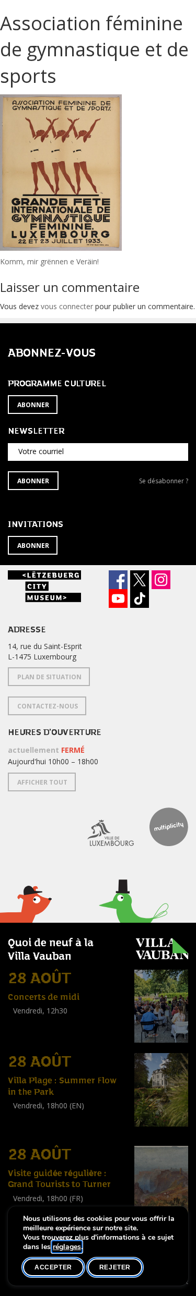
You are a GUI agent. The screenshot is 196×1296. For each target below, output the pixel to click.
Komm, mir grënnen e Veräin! (49, 261)
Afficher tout (42, 782)
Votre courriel (41, 451)
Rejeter (115, 1267)
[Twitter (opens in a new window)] (139, 579)
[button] (133, 920)
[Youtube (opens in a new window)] (118, 598)
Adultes (22, 1129)
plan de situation (49, 677)
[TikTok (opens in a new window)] (139, 598)
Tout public (29, 1023)
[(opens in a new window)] (103, 827)
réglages (67, 1247)
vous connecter (67, 306)
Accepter (53, 1267)
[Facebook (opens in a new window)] (118, 579)
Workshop (25, 1117)
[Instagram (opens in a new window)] (161, 579)
